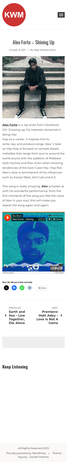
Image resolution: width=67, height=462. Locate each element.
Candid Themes (39, 456)
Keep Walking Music (45, 49)
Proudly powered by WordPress (26, 453)
